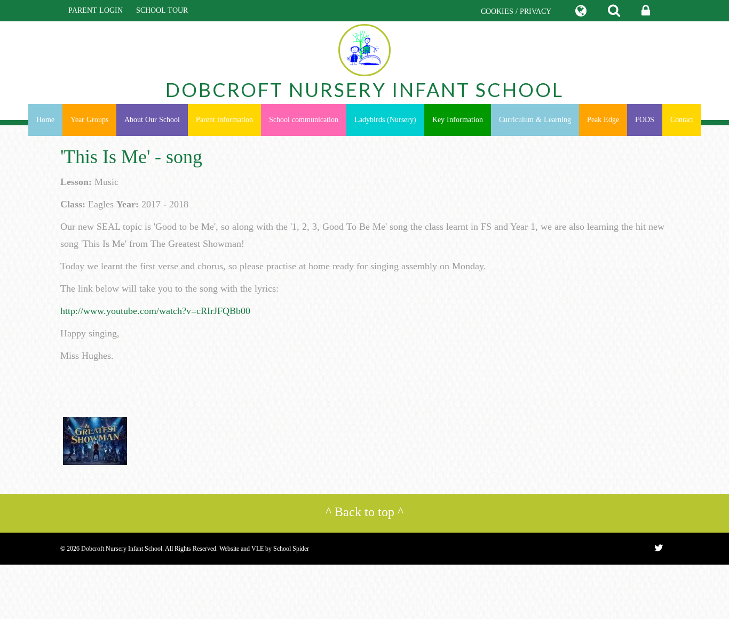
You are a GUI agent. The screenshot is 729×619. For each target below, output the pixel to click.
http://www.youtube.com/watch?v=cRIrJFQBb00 (155, 311)
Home (45, 120)
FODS (644, 120)
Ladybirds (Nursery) (385, 120)
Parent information (224, 120)
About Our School (152, 120)
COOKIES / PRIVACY (516, 11)
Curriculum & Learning (535, 120)
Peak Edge (603, 120)
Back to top (364, 512)
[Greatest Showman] (95, 440)
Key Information (457, 120)
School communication (303, 120)
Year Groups (89, 120)
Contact (681, 120)
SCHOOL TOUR (162, 10)
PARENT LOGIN (95, 10)
